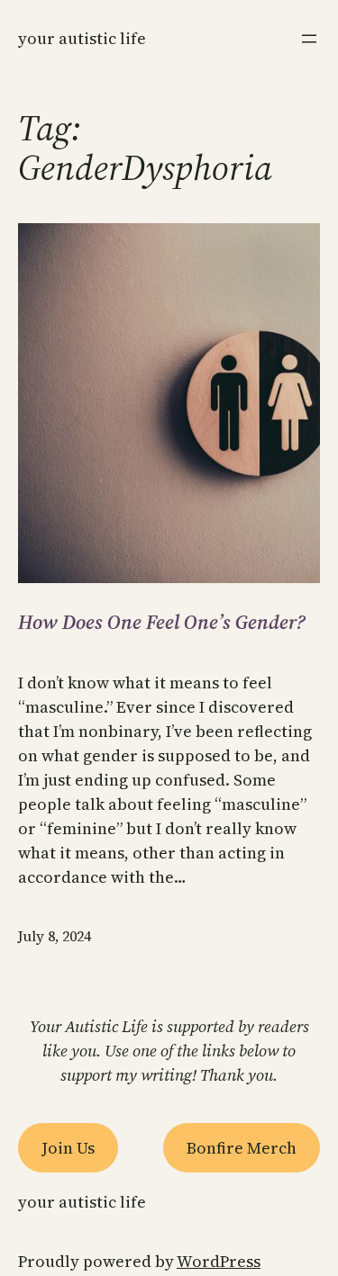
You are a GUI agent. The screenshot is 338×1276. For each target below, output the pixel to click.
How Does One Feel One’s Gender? (162, 622)
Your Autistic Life (82, 38)
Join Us (68, 1148)
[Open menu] (309, 38)
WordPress (218, 1261)
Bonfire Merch (242, 1148)
